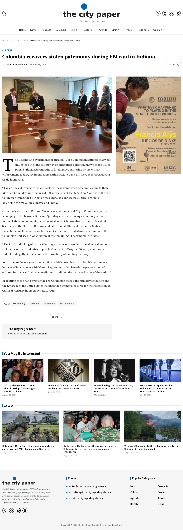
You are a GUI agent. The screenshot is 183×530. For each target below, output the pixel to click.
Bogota (47, 29)
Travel (128, 29)
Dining (115, 29)
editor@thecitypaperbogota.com (87, 486)
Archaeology (19, 303)
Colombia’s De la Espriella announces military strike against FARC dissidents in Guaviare (28, 447)
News (33, 29)
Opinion (157, 29)
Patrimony (49, 303)
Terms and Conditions (112, 525)
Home (22, 29)
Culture (87, 29)
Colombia (61, 29)
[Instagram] (164, 13)
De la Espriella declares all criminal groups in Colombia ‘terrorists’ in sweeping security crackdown (89, 449)
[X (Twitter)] (158, 13)
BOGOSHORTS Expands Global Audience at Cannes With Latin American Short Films (156, 388)
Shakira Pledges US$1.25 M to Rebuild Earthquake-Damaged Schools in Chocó (18, 388)
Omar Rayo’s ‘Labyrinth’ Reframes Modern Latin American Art (67, 387)
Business (144, 29)
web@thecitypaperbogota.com (86, 498)
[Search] (4, 13)
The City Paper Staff (16, 64)
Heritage (34, 303)
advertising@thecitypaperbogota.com (90, 492)
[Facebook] (178, 13)
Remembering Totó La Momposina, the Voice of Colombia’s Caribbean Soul (113, 388)
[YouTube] (171, 13)
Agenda (103, 29)
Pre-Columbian (67, 303)
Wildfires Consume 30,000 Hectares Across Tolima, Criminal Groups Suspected (152, 447)
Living (73, 29)
